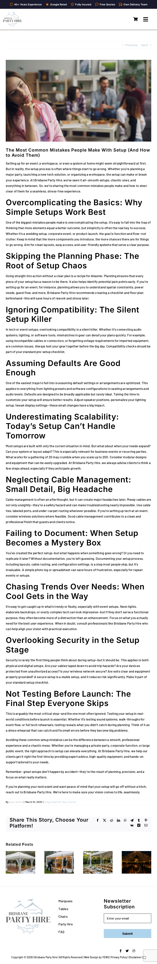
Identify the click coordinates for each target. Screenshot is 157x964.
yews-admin (16, 801)
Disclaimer (135, 957)
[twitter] (127, 950)
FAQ (61, 932)
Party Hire (65, 924)
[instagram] (133, 950)
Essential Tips (58, 801)
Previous (131, 45)
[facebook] (121, 950)
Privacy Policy (119, 957)
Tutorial (71, 801)
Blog (46, 801)
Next (144, 45)
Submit (127, 933)
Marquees (65, 901)
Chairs (63, 916)
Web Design (91, 957)
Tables (63, 909)
